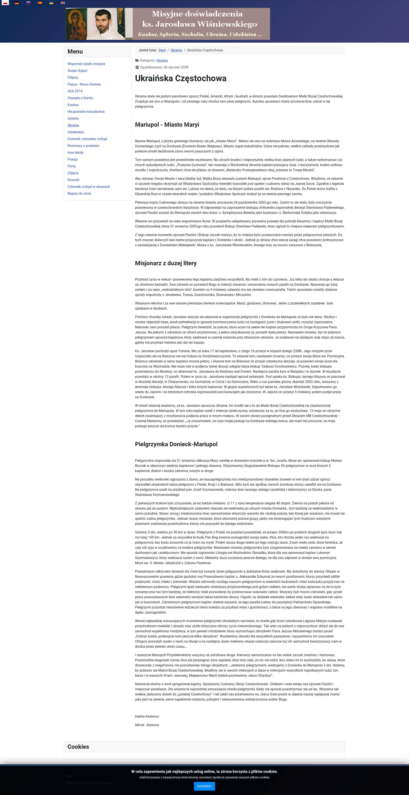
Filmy (72, 166)
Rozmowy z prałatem (83, 146)
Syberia (73, 118)
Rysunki (73, 180)
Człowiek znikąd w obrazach (89, 187)
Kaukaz (73, 105)
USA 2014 (75, 91)
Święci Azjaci (77, 71)
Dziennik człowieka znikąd (87, 139)
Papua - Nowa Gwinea (84, 84)
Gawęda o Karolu (80, 98)
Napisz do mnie (79, 193)
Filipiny (73, 77)
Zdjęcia (73, 173)
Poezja (73, 159)
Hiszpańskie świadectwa (86, 112)
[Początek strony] (401, 787)
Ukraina (73, 125)
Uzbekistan (76, 132)
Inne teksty (76, 153)
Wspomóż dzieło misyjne (86, 64)
